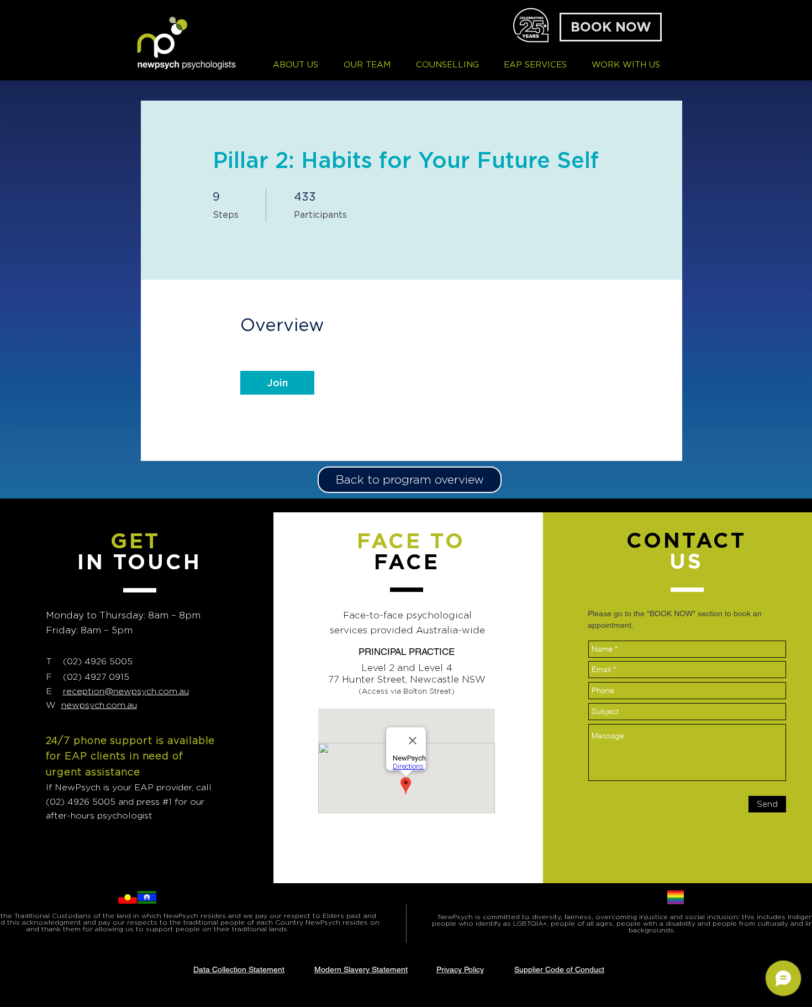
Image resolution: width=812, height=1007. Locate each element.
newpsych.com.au (99, 705)
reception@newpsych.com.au (126, 691)
